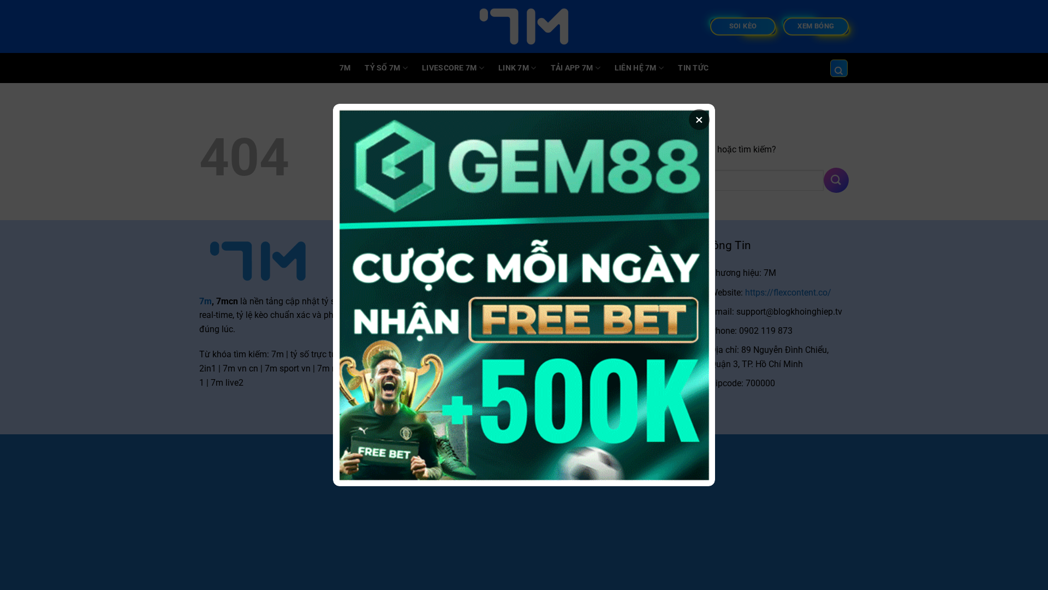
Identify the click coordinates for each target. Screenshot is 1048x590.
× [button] (699, 119)
